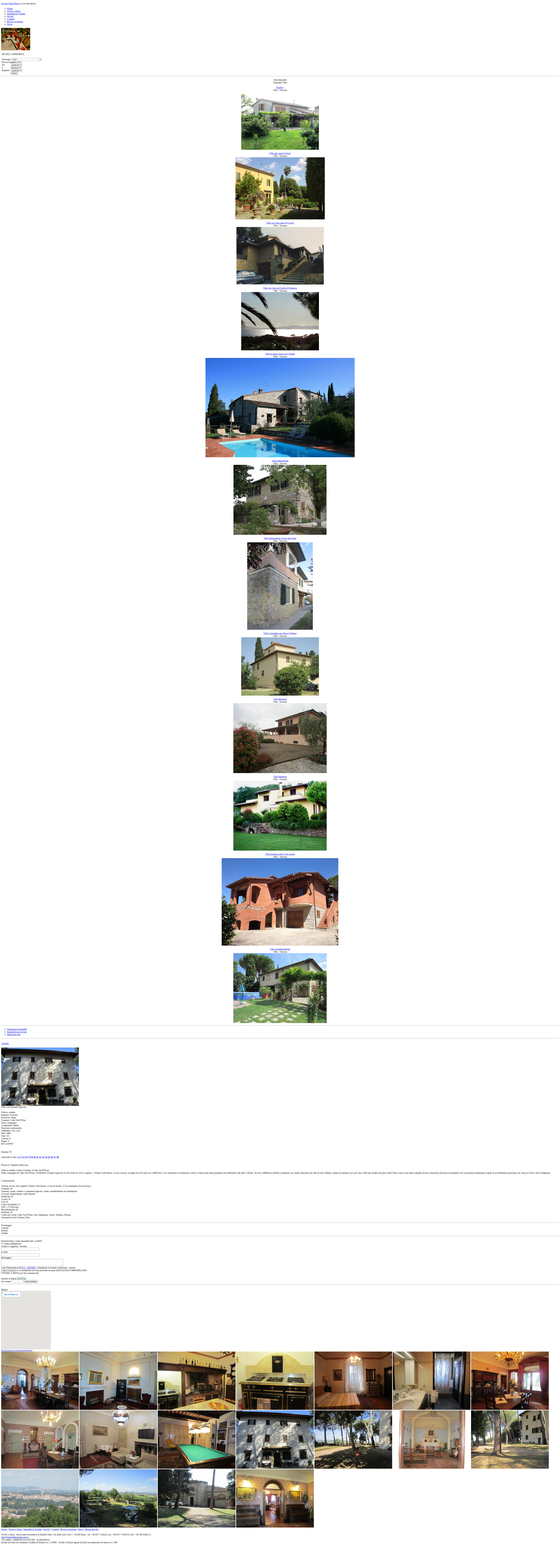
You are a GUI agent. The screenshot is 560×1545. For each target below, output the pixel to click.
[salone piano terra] (40, 1409)
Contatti (10, 19)
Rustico (280, 87)
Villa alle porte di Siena (280, 153)
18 (57, 1157)
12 (40, 1157)
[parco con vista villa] (510, 1468)
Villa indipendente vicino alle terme (280, 538)
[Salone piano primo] (40, 1468)
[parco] (353, 1468)
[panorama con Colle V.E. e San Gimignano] (40, 1526)
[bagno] (431, 1409)
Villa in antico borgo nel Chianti (280, 354)
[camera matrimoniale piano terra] (353, 1409)
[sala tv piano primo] (118, 1468)
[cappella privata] (431, 1468)
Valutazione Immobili (17, 1029)
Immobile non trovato (17, 1032)
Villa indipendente (280, 461)
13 (43, 1157)
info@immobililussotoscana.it (14, 1537)
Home (10, 8)
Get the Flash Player (10, 3)
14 (46, 1157)
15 (49, 1157)
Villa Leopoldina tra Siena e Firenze (280, 633)
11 (37, 1157)
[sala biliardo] (197, 1468)
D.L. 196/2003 (28, 1267)
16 (52, 1157)
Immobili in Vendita (16, 14)
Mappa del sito (14, 1034)
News (9, 24)
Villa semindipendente (280, 949)
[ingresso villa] (275, 1526)
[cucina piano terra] (197, 1409)
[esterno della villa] (275, 1468)
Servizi (10, 16)
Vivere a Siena (13, 11)
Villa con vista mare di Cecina (280, 223)
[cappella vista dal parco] (197, 1526)
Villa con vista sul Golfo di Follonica (280, 288)
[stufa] (275, 1409)
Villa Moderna (280, 699)
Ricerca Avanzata (15, 21)
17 (55, 1157)
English (5, 1043)
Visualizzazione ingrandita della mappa (16, 1350)
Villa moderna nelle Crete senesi (280, 854)
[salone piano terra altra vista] (510, 1409)
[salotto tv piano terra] (118, 1409)
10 (34, 1157)
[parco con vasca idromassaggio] (118, 1526)
